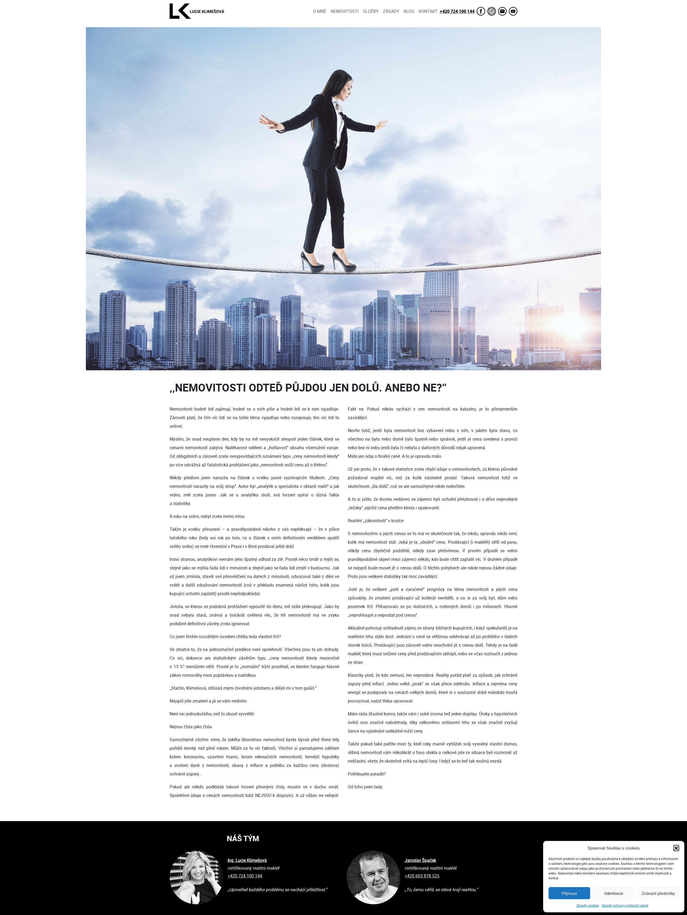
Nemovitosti (345, 11)
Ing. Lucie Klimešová (247, 860)
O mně (319, 11)
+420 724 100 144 (457, 11)
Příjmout (569, 893)
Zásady (391, 11)
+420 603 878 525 (422, 876)
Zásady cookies (587, 905)
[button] (676, 848)
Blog (409, 11)
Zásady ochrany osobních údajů (625, 905)
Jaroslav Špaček (420, 860)
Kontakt (428, 11)
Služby (371, 11)
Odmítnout (613, 893)
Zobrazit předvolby (658, 893)
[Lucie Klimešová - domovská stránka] (197, 11)
